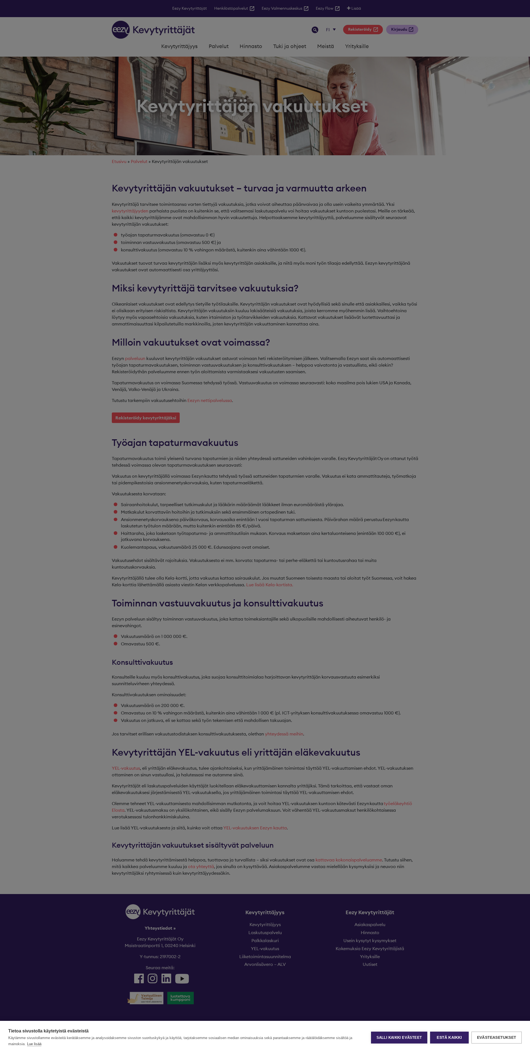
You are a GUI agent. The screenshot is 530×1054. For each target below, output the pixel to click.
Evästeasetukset (496, 1037)
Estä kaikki (449, 1037)
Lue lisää (34, 1044)
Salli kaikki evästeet (399, 1037)
